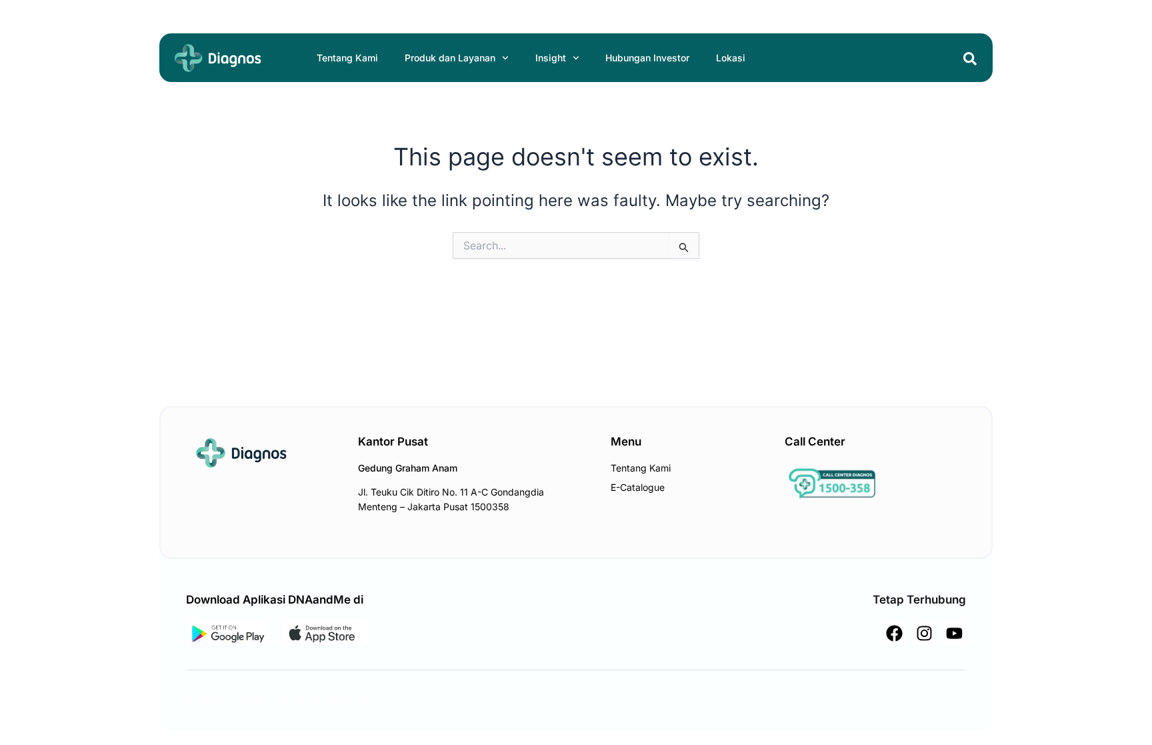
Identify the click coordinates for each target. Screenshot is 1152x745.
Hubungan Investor (647, 57)
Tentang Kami (347, 57)
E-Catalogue (638, 487)
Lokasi (730, 57)
